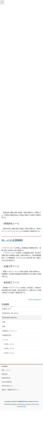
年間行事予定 (6, 378)
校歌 (3, 326)
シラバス (5, 340)
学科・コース (6, 370)
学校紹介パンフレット (9, 331)
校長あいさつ (6, 309)
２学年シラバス (9, 348)
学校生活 (4, 374)
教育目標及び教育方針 (9, 317)
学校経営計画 (6, 335)
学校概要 (5, 304)
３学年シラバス (9, 353)
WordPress (14, 404)
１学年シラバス (9, 344)
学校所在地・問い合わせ (10, 313)
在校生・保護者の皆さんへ (10, 389)
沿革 (3, 322)
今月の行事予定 (7, 382)
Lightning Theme (25, 404)
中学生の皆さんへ (7, 386)
